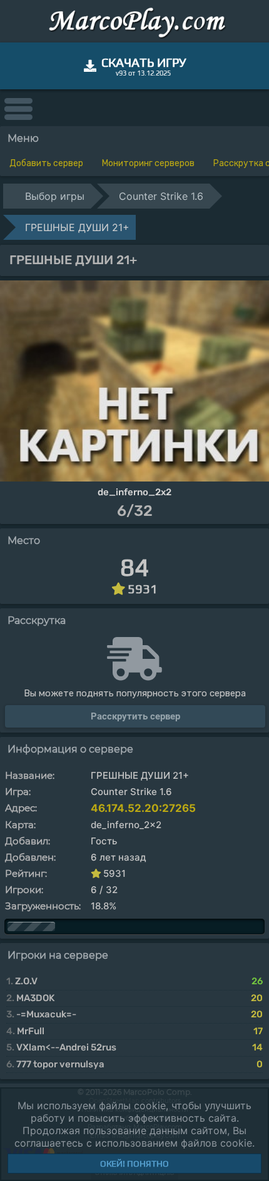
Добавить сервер (46, 163)
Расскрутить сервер (135, 716)
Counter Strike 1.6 (161, 196)
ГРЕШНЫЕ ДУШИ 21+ (77, 227)
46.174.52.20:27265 (143, 808)
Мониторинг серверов (148, 163)
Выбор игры (54, 196)
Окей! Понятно (134, 1164)
